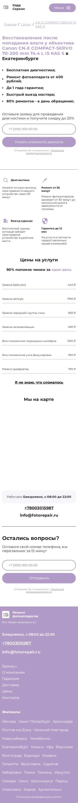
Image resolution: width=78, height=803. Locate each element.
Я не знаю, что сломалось (39, 382)
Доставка (10, 685)
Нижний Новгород (51, 730)
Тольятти (10, 764)
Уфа (49, 747)
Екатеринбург (15, 747)
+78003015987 (39, 508)
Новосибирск (14, 738)
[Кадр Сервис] (5, 7)
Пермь (61, 781)
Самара (9, 781)
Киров (30, 789)
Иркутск (62, 772)
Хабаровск (11, 772)
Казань (37, 747)
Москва (9, 721)
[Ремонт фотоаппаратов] (5, 614)
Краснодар (63, 721)
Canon (26, 24)
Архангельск (50, 789)
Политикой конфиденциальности (45, 152)
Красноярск (42, 781)
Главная (10, 24)
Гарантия (10, 679)
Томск (29, 772)
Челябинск (40, 738)
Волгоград (11, 756)
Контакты (11, 698)
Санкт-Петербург (34, 721)
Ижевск (49, 756)
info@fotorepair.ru (39, 515)
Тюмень (44, 772)
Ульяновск (11, 789)
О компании (13, 672)
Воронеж (64, 747)
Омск (23, 781)
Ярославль (31, 764)
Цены (7, 691)
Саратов (50, 764)
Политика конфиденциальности (38, 796)
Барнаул (32, 756)
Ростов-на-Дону (16, 730)
